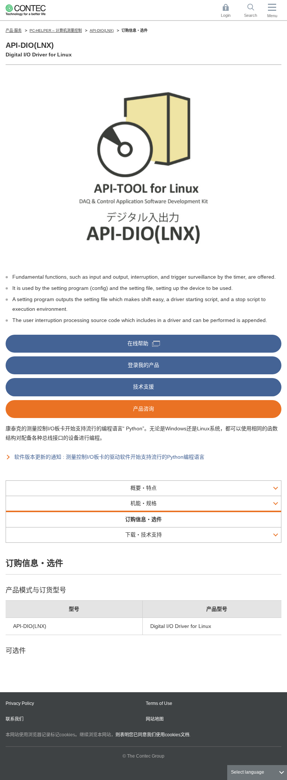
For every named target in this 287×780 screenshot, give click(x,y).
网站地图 (155, 719)
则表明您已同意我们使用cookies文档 (152, 734)
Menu (272, 15)
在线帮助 (137, 343)
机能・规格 (143, 503)
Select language (247, 772)
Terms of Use (159, 703)
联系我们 (15, 719)
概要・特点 (143, 488)
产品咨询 (143, 409)
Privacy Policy (20, 703)
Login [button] (229, 11)
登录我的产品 (143, 365)
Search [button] (253, 11)
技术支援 (143, 387)
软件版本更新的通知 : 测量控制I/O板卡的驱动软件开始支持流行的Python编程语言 (109, 457)
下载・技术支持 (143, 535)
